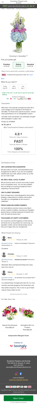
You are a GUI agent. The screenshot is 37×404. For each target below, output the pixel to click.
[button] (33, 399)
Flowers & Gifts (10, 8)
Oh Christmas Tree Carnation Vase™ (25, 278)
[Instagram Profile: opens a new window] (16, 373)
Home (3, 8)
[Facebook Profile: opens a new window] (20, 373)
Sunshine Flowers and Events (18, 2)
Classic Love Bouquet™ (21, 243)
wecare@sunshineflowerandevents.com (18, 367)
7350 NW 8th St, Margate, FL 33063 (18, 363)
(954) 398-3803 (18, 365)
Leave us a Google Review (18, 380)
